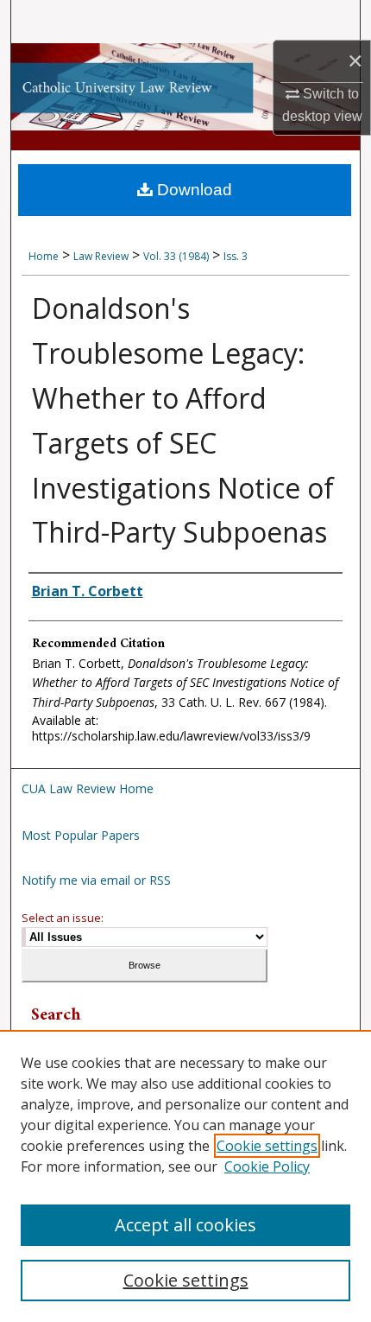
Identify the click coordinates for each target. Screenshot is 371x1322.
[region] (185, 1176)
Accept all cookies (185, 1224)
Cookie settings (267, 1145)
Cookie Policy (267, 1166)
